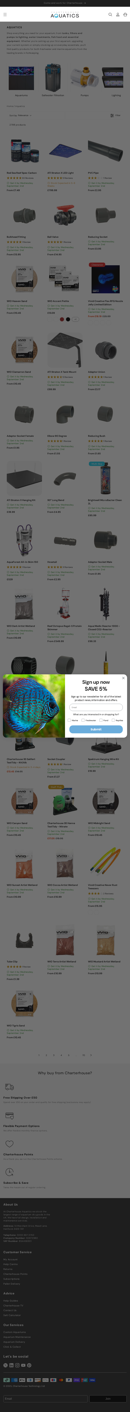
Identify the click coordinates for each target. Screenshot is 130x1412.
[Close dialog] (123, 678)
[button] (110, 14)
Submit (96, 729)
